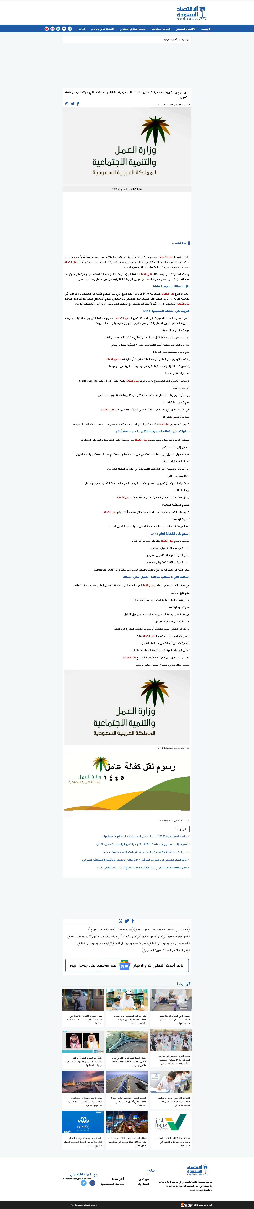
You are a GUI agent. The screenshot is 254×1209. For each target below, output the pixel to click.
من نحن (144, 1179)
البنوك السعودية (161, 28)
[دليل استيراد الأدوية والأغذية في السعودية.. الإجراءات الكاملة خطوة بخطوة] (83, 999)
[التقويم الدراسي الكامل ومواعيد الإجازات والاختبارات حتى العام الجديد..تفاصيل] (171, 1081)
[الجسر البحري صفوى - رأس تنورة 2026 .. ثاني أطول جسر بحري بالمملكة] (127, 1081)
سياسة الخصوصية (112, 1184)
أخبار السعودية (170, 39)
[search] (70, 28)
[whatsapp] (66, 104)
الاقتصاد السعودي (185, 28)
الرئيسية (206, 28)
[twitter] (58, 28)
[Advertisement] (115, 11)
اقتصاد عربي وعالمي (102, 28)
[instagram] (52, 28)
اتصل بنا (143, 1184)
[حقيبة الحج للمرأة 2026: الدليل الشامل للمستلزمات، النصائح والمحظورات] (171, 999)
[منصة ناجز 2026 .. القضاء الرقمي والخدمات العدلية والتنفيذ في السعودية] (171, 1122)
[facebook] (64, 28)
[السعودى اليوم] (197, 1169)
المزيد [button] (81, 28)
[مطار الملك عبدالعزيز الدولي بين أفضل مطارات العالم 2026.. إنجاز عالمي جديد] (127, 1041)
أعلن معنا (118, 1179)
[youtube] (46, 28)
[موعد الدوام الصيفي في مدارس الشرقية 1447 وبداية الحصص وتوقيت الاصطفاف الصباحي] (171, 1039)
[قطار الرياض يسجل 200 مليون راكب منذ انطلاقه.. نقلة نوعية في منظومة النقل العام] (127, 1122)
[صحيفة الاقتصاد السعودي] (191, 12)
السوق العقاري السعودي (132, 28)
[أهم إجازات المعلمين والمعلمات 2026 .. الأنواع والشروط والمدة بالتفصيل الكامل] (127, 999)
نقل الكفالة (166, 257)
